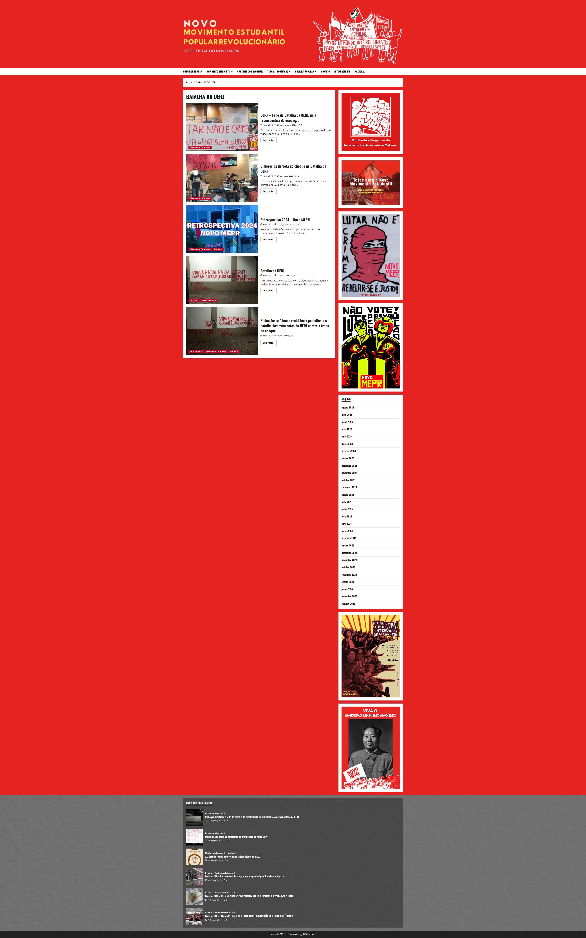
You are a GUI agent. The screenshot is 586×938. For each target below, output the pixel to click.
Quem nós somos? (192, 71)
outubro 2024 (348, 567)
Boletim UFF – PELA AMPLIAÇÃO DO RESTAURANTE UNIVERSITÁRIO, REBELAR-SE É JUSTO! (194, 916)
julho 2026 (347, 414)
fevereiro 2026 (349, 451)
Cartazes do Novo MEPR (250, 71)
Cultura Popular (304, 71)
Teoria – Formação (277, 71)
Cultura (193, 300)
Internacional (342, 71)
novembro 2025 (349, 473)
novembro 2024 (349, 560)
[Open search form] (402, 71)
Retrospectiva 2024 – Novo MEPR (222, 229)
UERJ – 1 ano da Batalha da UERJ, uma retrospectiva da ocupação (222, 127)
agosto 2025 (348, 494)
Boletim (209, 873)
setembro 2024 (349, 574)
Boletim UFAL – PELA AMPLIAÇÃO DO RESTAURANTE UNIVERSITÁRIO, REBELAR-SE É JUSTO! (194, 896)
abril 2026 (347, 436)
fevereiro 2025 (349, 538)
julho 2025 (347, 502)
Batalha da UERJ (222, 280)
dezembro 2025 (349, 465)
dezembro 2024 (349, 553)
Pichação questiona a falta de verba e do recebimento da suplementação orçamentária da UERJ (194, 817)
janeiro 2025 (348, 545)
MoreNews (292, 934)
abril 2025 (347, 523)
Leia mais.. (270, 140)
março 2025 (347, 531)
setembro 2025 (349, 487)
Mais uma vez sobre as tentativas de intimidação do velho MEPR (194, 837)
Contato (325, 71)
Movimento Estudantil (218, 71)
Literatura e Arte (208, 300)
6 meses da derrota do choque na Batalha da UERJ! (222, 178)
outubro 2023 (348, 603)
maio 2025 (347, 516)
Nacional (360, 71)
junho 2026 (347, 422)
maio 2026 (347, 429)
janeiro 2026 (348, 458)
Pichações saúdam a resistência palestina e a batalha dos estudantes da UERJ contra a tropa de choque (222, 331)
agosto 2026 (348, 407)
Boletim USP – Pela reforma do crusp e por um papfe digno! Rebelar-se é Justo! (194, 876)
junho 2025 (347, 509)
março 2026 (347, 444)
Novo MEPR (268, 125)
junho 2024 (347, 589)
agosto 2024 (348, 582)
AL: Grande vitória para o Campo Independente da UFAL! (194, 857)
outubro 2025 (348, 480)
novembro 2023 (349, 596)
